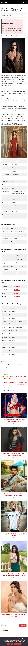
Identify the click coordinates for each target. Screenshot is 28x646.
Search (2, 623)
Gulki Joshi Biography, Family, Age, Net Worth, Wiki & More (14, 615)
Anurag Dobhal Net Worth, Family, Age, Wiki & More (14, 534)
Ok (8, 643)
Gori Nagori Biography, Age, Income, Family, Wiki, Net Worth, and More (14, 420)
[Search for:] (25, 2)
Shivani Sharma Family (8, 26)
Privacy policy (18, 643)
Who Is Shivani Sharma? (8, 23)
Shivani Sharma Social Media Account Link (12, 30)
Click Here (17, 286)
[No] (26, 641)
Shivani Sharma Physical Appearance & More (12, 28)
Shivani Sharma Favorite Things (9, 32)
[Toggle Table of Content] (19, 21)
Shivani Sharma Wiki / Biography (10, 25)
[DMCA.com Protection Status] (5, 630)
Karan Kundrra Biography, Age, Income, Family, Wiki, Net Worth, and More (14, 494)
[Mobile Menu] (23, 2)
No (12, 643)
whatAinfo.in (5, 2)
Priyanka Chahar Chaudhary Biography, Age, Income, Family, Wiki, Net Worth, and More (14, 574)
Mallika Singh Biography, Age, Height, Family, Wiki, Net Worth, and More (14, 454)
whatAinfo (5, 15)
